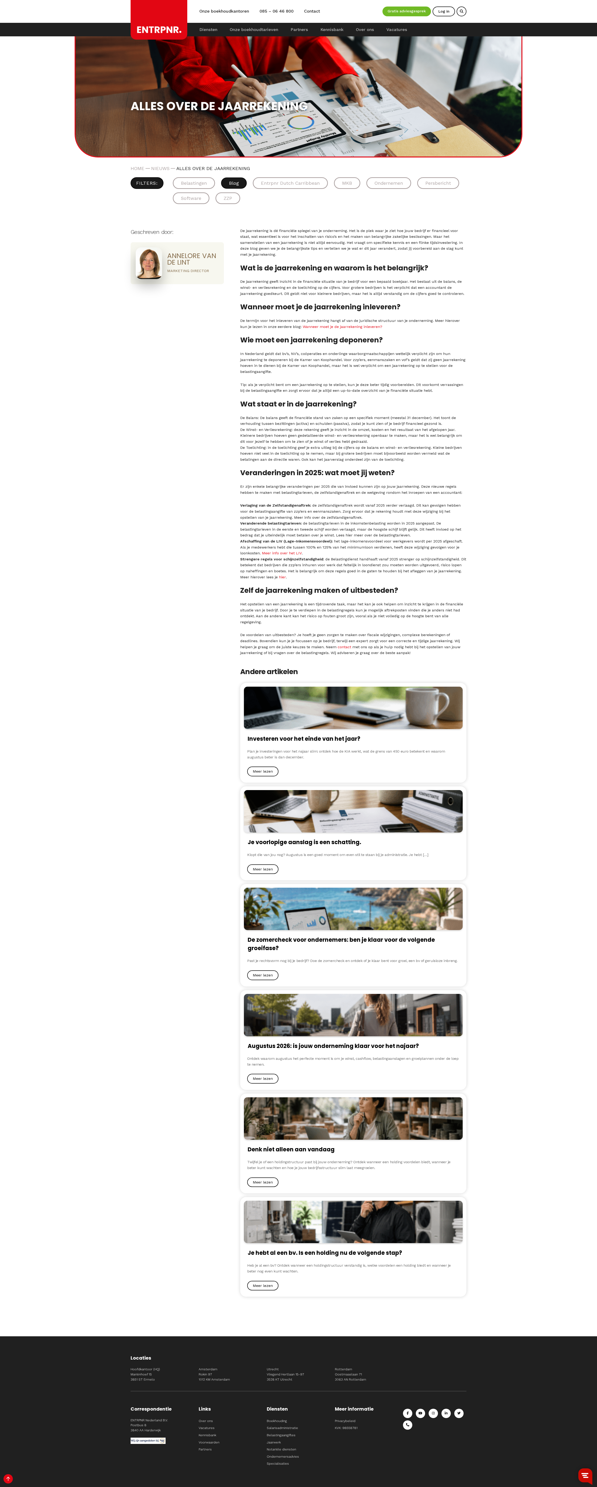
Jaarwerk (274, 1442)
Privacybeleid (345, 1421)
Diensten (208, 29)
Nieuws (160, 168)
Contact (312, 11)
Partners (299, 29)
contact (344, 647)
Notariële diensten (281, 1449)
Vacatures (396, 29)
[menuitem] (208, 29)
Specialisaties (278, 1463)
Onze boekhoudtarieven (254, 29)
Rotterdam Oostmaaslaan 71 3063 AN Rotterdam (350, 1374)
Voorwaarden (209, 1442)
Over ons (365, 29)
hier (282, 577)
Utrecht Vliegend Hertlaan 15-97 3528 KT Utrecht (285, 1374)
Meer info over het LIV (282, 553)
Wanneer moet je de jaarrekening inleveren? (342, 326)
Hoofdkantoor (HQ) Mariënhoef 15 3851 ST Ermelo (145, 1374)
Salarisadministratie (282, 1428)
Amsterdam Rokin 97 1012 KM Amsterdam (214, 1374)
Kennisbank (332, 29)
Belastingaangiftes (281, 1435)
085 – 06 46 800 (277, 11)
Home (137, 168)
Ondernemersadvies (283, 1456)
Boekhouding (277, 1421)
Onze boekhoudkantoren (224, 11)
